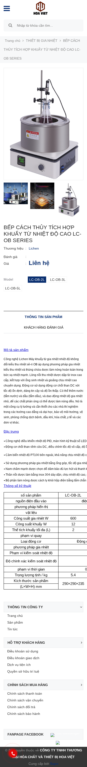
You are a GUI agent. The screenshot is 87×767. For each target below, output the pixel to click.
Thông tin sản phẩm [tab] (43, 317)
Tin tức (12, 629)
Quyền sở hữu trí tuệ (23, 671)
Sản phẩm (15, 622)
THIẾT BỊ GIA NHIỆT (42, 41)
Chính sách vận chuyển (25, 700)
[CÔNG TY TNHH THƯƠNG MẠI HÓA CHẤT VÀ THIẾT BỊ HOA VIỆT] (40, 8)
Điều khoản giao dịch (23, 658)
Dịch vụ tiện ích (19, 665)
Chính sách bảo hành (23, 714)
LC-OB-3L (57, 280)
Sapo (53, 764)
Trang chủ (15, 616)
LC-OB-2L (37, 280)
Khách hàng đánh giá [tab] (43, 327)
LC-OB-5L (13, 288)
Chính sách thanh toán (24, 693)
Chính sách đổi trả (21, 707)
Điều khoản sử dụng (22, 651)
